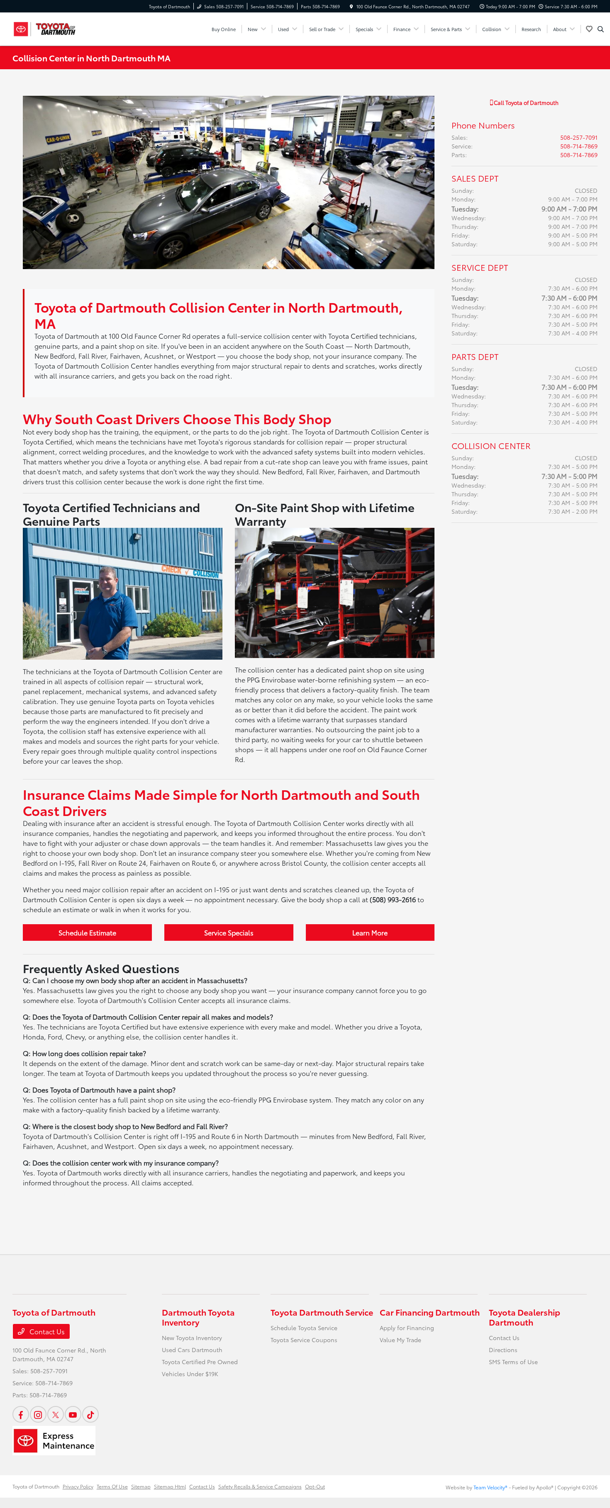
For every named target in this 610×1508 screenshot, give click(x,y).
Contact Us (46, 1331)
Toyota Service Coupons (304, 1340)
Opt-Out (315, 1486)
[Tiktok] (90, 1414)
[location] (351, 6)
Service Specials (229, 932)
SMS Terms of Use (513, 1361)
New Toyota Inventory (192, 1337)
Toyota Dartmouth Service (322, 1312)
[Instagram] (38, 1414)
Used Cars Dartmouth (192, 1349)
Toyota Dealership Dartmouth (524, 1317)
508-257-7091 (579, 137)
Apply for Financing (407, 1327)
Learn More (370, 932)
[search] (601, 29)
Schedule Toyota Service (304, 1327)
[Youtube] (73, 1414)
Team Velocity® (490, 1487)
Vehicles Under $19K (190, 1374)
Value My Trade (400, 1340)
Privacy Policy (78, 1486)
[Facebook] (20, 1414)
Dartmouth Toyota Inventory (198, 1317)
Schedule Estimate (87, 932)
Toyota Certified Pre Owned (200, 1361)
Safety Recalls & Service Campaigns (260, 1486)
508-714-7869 (579, 146)
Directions (503, 1349)
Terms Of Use (112, 1486)
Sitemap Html (170, 1486)
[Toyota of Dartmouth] (50, 27)
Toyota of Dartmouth (35, 1486)
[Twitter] (55, 1414)
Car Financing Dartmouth (430, 1312)
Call (526, 102)
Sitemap (141, 1486)
